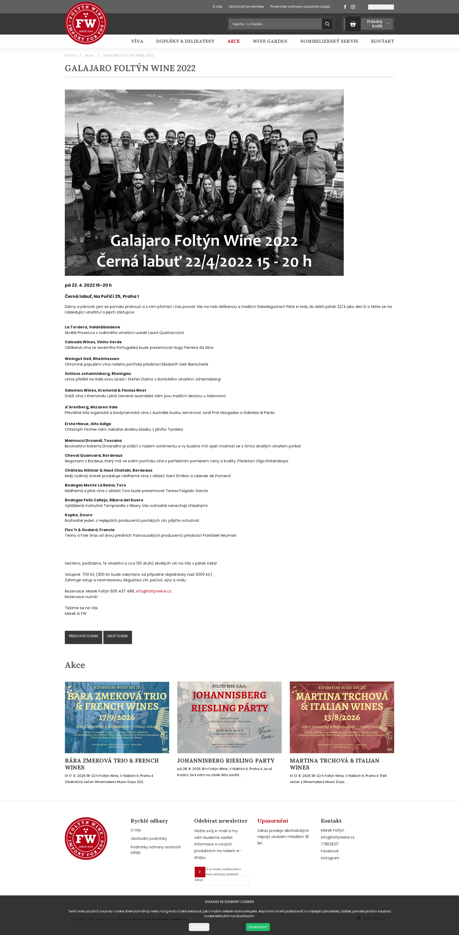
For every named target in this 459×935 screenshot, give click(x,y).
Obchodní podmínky (246, 6)
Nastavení (199, 927)
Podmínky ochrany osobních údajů (300, 6)
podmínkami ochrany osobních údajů (217, 877)
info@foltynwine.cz (153, 591)
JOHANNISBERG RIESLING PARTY (226, 760)
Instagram (330, 858)
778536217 (330, 844)
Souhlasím (258, 927)
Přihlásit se (200, 872)
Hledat (327, 24)
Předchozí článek (83, 636)
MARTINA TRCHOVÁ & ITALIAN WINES (335, 764)
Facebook (330, 851)
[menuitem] (140, 41)
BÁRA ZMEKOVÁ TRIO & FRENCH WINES (112, 764)
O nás (217, 6)
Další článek (117, 636)
